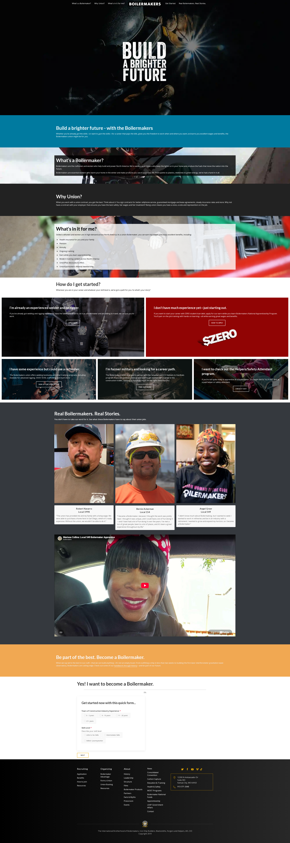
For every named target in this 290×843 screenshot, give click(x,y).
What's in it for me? (116, 3)
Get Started (170, 3)
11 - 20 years (123, 715)
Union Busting (106, 784)
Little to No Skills (92, 735)
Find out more (145, 387)
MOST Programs (154, 790)
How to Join (82, 781)
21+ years (90, 721)
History (127, 774)
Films (126, 785)
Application (82, 774)
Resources (81, 785)
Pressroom (128, 801)
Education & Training (156, 783)
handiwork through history (125, 665)
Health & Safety (153, 786)
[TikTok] (201, 769)
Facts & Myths (130, 797)
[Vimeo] (197, 769)
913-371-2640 (183, 786)
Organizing (106, 768)
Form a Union (106, 780)
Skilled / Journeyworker (94, 741)
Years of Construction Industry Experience (101, 711)
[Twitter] (182, 769)
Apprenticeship (153, 801)
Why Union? (99, 3)
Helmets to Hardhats (132, 380)
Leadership (128, 778)
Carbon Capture (154, 779)
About (127, 768)
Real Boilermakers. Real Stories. (192, 3)
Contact (150, 811)
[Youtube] (192, 769)
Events (126, 805)
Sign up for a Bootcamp (49, 384)
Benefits (80, 778)
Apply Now (72, 323)
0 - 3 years (90, 715)
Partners (127, 793)
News (149, 768)
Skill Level (87, 727)
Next (83, 755)
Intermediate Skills (113, 735)
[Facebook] (187, 769)
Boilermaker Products (133, 789)
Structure (128, 781)
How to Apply (217, 323)
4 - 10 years (105, 715)
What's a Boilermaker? (81, 3)
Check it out (241, 389)
